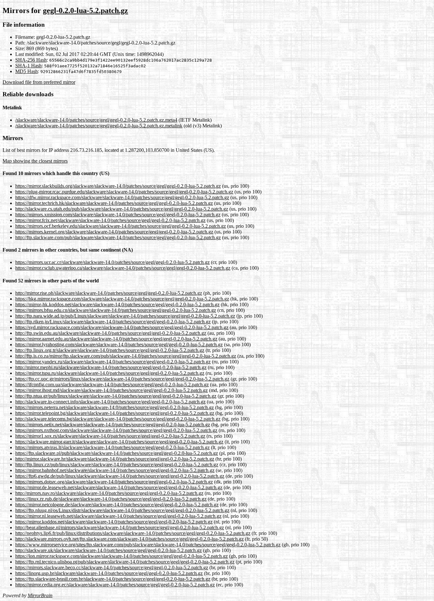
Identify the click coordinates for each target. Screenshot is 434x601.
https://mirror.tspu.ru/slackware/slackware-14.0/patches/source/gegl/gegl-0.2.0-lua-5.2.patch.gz (109, 373)
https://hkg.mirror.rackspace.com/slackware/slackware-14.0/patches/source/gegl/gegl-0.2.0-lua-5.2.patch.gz (122, 298)
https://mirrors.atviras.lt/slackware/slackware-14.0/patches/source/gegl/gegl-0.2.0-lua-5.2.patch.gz (112, 447)
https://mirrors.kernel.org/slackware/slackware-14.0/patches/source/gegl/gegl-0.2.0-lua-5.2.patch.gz (114, 231)
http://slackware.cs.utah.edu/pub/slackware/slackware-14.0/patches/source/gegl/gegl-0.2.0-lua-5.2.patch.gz (121, 209)
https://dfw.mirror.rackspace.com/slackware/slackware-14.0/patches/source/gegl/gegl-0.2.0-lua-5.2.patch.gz (122, 197)
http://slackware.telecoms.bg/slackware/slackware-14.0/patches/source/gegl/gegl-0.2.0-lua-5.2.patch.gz (117, 419)
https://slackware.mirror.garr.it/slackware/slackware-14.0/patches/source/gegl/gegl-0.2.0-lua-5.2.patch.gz (119, 441)
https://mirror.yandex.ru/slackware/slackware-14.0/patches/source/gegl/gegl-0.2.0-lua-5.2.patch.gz (113, 361)
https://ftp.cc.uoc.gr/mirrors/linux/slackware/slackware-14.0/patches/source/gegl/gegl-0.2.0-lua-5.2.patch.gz (122, 379)
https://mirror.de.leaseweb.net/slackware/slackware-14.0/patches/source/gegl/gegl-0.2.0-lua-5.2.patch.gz (118, 487)
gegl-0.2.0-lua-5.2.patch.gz (85, 10)
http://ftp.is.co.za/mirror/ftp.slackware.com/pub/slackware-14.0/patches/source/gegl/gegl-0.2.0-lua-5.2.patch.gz (125, 356)
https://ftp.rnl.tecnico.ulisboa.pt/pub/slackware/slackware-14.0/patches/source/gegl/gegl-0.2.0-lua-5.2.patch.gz (124, 561)
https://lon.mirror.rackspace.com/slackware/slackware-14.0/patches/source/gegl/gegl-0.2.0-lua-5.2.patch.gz (121, 556)
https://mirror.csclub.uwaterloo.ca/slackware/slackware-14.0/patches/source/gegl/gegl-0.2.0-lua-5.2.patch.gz (122, 268)
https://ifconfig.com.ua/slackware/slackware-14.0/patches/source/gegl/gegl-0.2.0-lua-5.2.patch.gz (112, 384)
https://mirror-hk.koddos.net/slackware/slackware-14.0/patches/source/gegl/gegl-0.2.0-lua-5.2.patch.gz (117, 304)
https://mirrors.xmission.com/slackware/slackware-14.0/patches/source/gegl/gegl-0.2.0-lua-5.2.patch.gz (117, 214)
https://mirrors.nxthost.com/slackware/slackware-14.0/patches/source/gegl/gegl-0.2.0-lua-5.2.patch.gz (116, 430)
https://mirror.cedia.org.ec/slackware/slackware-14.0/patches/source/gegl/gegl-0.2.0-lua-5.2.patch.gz (115, 584)
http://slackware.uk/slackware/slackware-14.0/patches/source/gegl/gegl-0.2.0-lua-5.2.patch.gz (108, 550)
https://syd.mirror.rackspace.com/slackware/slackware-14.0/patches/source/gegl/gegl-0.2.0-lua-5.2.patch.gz (121, 327)
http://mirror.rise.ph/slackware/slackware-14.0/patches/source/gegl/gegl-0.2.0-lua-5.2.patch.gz (108, 293)
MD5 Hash (26, 71)
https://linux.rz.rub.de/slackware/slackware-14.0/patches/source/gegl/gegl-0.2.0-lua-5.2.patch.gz (111, 499)
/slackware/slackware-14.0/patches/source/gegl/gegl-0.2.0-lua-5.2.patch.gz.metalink (98, 125)
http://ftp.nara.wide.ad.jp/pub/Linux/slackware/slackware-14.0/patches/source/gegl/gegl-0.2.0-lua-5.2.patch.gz (125, 316)
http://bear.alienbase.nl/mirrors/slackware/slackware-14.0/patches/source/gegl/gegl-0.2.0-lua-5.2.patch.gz (119, 527)
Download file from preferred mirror (39, 82)
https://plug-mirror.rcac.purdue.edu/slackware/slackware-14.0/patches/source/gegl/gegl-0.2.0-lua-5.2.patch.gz (124, 191)
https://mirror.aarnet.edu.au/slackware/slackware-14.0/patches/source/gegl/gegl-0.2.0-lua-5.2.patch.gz (116, 338)
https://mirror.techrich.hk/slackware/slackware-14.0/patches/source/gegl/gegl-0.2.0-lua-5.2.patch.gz (114, 203)
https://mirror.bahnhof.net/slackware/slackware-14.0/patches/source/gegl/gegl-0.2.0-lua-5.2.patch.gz (114, 470)
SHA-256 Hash (31, 60)
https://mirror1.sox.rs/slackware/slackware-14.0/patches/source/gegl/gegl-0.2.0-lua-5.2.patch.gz (110, 436)
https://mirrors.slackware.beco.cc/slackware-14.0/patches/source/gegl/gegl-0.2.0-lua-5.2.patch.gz (111, 567)
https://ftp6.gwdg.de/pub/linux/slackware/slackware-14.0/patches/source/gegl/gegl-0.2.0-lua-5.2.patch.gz (119, 476)
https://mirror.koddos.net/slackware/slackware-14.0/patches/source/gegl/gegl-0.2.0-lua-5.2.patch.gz (114, 521)
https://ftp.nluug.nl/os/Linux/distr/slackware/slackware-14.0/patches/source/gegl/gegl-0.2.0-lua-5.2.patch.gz (122, 510)
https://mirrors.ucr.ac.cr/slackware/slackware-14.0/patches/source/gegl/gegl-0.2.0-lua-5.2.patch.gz (112, 262)
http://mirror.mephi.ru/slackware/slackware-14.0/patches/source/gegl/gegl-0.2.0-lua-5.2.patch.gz (111, 367)
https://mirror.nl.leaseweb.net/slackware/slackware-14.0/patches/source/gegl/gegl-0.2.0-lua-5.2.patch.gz (118, 516)
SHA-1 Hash (28, 65)
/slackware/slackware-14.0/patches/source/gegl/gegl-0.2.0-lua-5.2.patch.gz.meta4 (96, 120)
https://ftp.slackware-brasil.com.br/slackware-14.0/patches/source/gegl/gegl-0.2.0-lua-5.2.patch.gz (112, 579)
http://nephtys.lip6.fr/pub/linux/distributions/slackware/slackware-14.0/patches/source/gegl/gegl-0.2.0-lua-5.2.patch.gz (132, 533)
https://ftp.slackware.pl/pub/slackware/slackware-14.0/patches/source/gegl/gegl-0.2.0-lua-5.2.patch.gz (116, 453)
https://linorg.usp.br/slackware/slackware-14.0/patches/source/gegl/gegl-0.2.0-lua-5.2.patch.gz (109, 573)
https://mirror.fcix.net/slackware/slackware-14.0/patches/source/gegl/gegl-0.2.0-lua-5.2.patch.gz (110, 220)
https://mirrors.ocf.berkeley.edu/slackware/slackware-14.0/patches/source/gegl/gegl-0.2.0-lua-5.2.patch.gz (120, 226)
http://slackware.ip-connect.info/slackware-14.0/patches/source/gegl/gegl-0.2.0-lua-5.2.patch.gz (110, 401)
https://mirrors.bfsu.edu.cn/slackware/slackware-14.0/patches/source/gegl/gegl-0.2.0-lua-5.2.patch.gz (115, 310)
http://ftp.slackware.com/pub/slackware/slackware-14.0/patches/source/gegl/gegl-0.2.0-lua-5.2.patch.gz (118, 237)
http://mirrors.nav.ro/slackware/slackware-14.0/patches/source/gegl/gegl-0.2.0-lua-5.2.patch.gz (109, 493)
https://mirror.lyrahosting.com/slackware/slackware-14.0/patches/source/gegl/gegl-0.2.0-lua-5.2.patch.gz (119, 344)
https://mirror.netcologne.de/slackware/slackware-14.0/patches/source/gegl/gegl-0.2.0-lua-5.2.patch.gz (117, 504)
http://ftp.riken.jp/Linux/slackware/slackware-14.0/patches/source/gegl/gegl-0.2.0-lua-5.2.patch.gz (113, 321)
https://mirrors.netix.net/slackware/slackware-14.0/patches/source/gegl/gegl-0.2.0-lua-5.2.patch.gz (112, 424)
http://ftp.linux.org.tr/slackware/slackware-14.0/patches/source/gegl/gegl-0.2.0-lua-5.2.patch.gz (109, 350)
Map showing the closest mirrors (35, 161)
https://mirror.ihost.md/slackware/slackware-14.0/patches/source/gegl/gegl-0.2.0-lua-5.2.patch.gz (111, 390)
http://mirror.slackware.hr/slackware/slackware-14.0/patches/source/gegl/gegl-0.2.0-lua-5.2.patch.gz (114, 459)
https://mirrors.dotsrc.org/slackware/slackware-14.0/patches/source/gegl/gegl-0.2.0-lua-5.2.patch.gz (114, 481)
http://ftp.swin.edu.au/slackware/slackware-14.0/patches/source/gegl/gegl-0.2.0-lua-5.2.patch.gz (110, 333)
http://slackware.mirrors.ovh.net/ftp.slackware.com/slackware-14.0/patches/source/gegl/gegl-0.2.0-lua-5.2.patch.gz (129, 539)
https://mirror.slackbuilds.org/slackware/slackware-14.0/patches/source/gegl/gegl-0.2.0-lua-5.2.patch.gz (118, 186)
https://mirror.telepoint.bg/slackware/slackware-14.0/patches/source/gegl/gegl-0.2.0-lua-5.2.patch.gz (114, 413)
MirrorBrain (40, 595)
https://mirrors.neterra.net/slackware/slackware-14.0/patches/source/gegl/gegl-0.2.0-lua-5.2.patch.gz (114, 407)
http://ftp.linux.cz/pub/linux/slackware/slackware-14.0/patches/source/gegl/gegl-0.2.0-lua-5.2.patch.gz (116, 464)
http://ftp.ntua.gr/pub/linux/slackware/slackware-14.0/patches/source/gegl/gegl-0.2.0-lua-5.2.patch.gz (115, 396)
